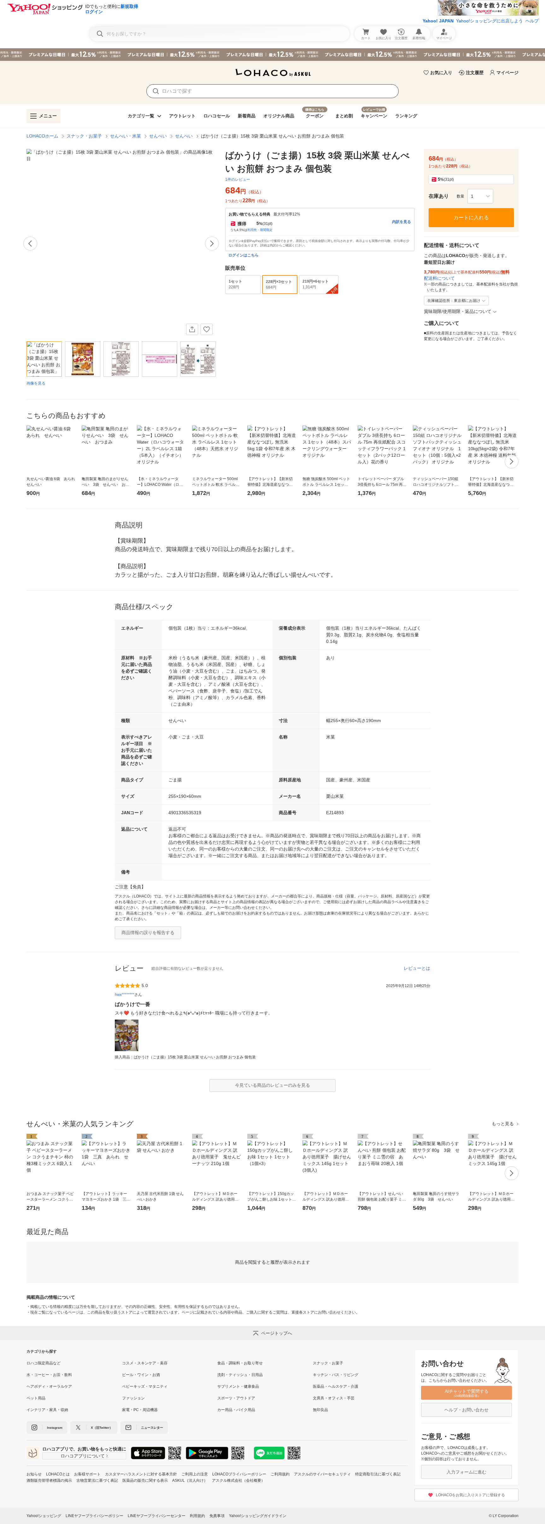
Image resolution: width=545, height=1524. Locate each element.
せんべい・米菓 (125, 135)
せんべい (158, 135)
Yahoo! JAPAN (438, 20)
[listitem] (74, 1363)
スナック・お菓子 (84, 135)
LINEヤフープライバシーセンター (156, 1516)
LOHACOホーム (42, 135)
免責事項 (217, 1516)
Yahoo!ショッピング (43, 1516)
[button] (480, 196)
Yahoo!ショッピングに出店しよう (489, 20)
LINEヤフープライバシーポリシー (94, 1516)
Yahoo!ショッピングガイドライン (257, 1516)
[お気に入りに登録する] (207, 329)
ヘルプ (532, 20)
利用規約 (197, 1516)
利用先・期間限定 (259, 230)
